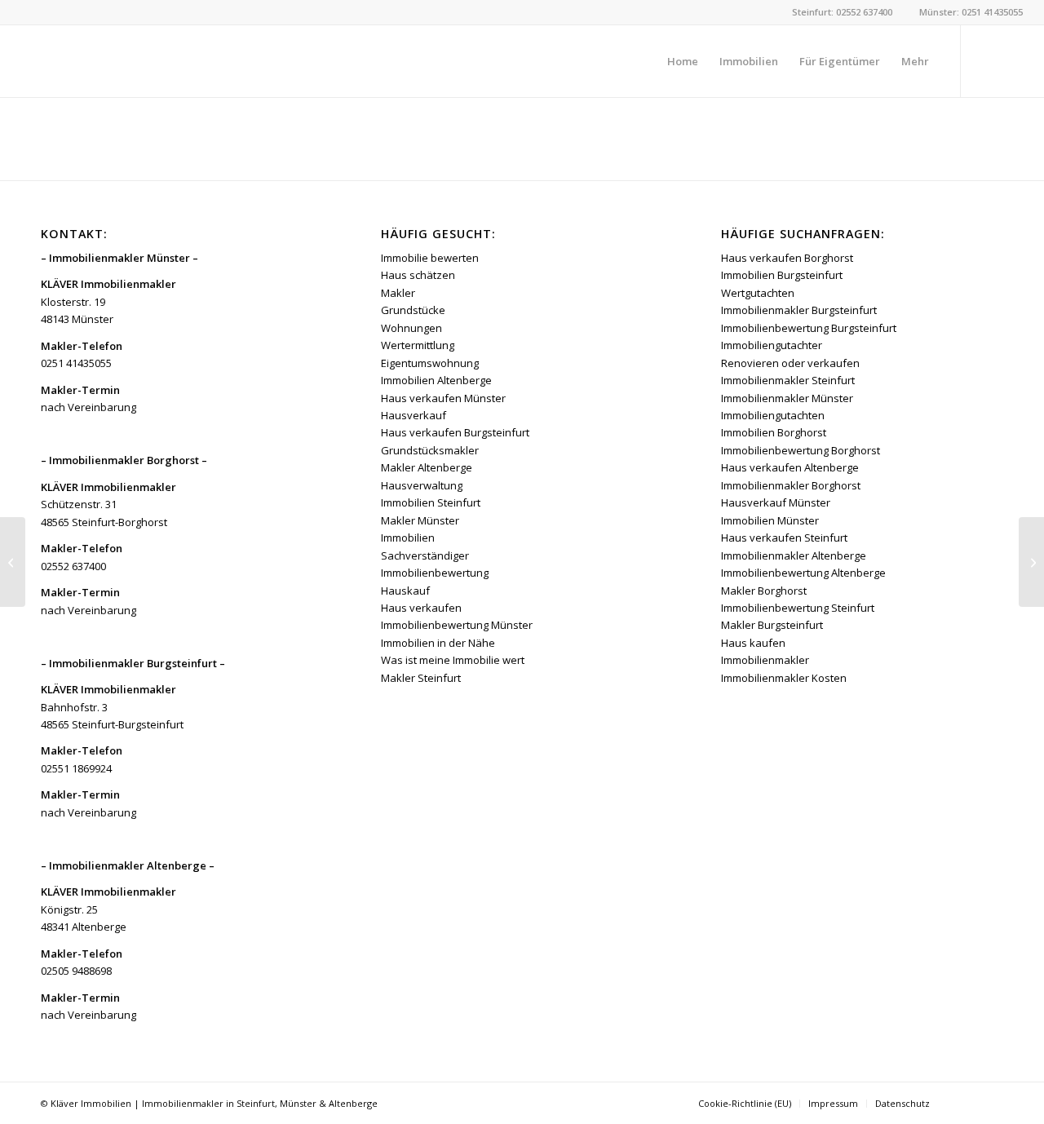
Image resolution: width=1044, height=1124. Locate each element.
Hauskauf (405, 590)
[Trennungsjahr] (12, 562)
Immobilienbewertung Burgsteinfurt (808, 328)
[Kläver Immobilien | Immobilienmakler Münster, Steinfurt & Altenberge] (143, 61)
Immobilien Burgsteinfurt (782, 275)
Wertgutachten (757, 292)
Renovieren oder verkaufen (790, 363)
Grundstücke (413, 310)
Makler (398, 292)
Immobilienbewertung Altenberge (803, 572)
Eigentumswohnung (430, 363)
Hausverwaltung (421, 485)
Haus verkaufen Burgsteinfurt (455, 432)
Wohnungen (411, 328)
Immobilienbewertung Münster (457, 624)
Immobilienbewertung (435, 572)
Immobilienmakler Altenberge (793, 555)
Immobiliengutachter (771, 345)
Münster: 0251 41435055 (971, 12)
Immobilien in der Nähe (438, 642)
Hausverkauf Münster (775, 502)
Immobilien (408, 537)
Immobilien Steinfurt (430, 502)
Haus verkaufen (421, 607)
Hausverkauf (413, 415)
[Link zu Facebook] (986, 60)
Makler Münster (420, 520)
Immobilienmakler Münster (787, 398)
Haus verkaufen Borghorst (787, 257)
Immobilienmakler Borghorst (790, 485)
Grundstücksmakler (430, 450)
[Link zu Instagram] (1010, 60)
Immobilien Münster (770, 520)
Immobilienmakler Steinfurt (788, 380)
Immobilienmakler (765, 660)
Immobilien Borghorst (773, 432)
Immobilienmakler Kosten (784, 677)
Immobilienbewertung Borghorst (800, 450)
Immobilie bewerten (430, 257)
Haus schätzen (418, 275)
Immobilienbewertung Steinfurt (797, 607)
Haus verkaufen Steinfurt (784, 537)
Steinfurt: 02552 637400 (842, 12)
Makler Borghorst (764, 590)
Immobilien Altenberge (436, 380)
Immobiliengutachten (773, 415)
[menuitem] (683, 61)
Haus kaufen (753, 642)
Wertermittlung (417, 345)
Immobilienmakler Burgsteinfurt (799, 310)
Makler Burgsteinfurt (772, 624)
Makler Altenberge (426, 467)
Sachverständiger (425, 555)
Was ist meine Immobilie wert (452, 660)
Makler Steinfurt (421, 677)
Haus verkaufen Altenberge (790, 467)
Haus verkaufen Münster (443, 398)
